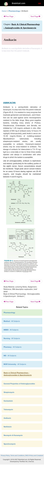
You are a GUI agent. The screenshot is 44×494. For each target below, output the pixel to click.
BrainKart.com (18, 3)
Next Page (35, 16)
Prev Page (9, 16)
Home (4, 11)
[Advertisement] (22, 75)
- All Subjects (10, 356)
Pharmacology (14, 11)
